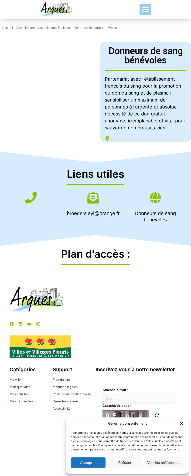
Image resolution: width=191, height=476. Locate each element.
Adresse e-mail (115, 390)
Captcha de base (116, 405)
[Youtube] (29, 324)
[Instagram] (38, 324)
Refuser (125, 462)
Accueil (7, 28)
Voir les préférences (164, 462)
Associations (25, 28)
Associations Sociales (54, 28)
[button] (181, 423)
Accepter (88, 462)
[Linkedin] (20, 324)
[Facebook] (12, 324)
